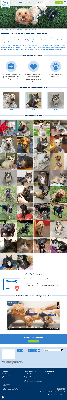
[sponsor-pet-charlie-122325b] (11, 93)
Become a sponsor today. (54, 49)
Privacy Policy (4, 388)
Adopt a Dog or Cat (28, 373)
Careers (3, 379)
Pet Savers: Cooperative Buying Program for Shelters (33, 382)
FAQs (3, 381)
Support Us (26, 375)
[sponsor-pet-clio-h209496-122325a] (33, 93)
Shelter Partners (48, 375)
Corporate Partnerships (6, 377)
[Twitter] (32, 350)
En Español (4, 385)
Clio (33, 109)
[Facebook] (29, 350)
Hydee (56, 109)
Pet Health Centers (27, 376)
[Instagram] (35, 350)
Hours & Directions (6, 375)
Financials (4, 380)
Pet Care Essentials (6, 384)
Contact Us (4, 373)
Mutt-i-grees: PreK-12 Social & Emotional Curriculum (32, 379)
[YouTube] (39, 350)
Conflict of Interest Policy (28, 388)
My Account (4, 383)
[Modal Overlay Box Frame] (13, 357)
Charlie (11, 109)
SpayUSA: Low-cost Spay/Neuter (30, 377)
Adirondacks (47, 373)
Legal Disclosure (18, 388)
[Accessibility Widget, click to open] (3, 397)
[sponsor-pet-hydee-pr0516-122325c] (56, 93)
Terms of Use (11, 388)
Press (3, 376)
